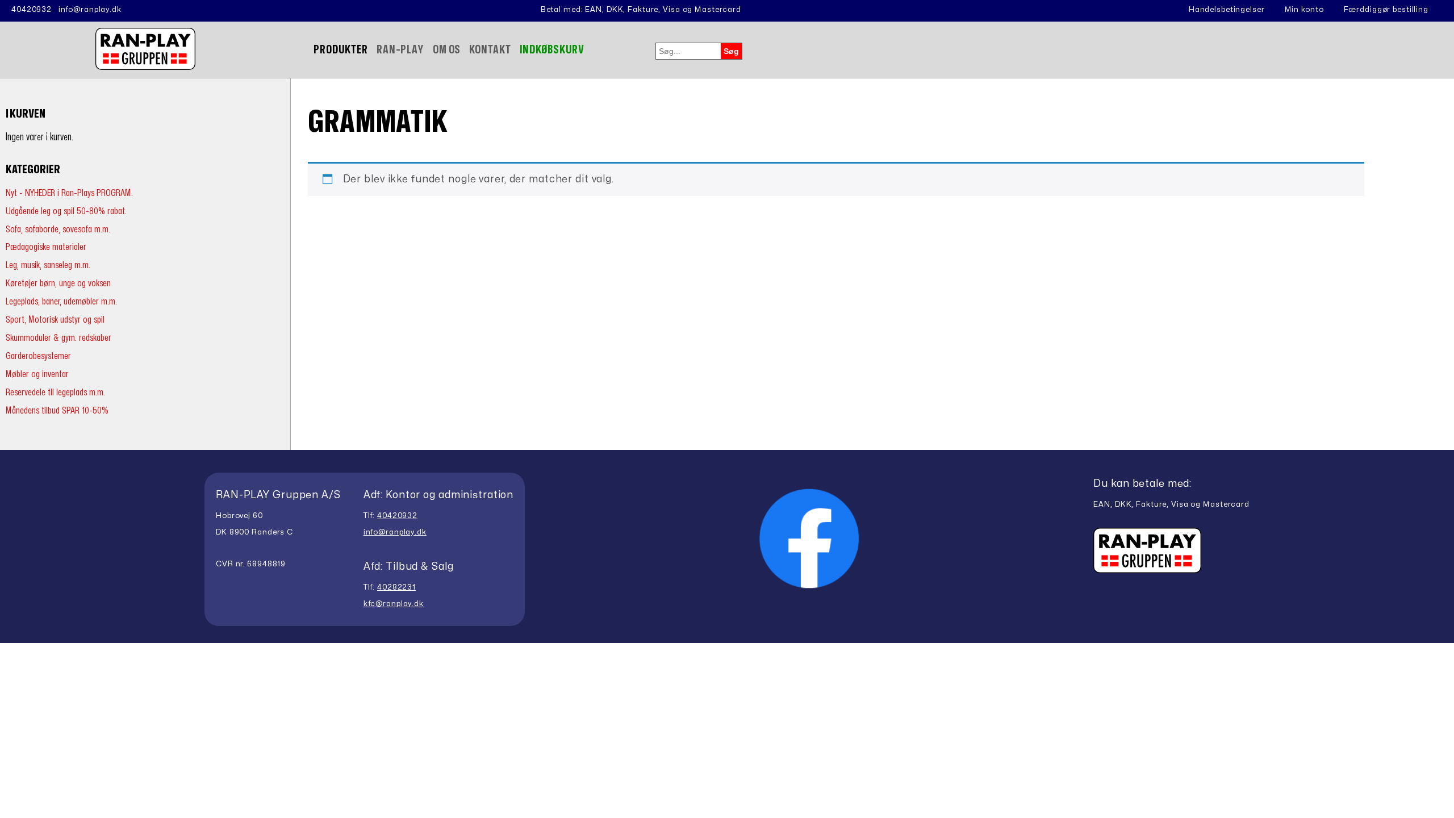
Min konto (1304, 9)
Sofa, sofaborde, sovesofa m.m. (58, 229)
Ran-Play (400, 49)
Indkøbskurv (552, 49)
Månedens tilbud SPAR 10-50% (57, 410)
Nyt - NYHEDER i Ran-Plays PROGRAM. (69, 193)
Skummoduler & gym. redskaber (58, 338)
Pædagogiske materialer (46, 247)
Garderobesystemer (38, 356)
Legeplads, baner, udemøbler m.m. (61, 301)
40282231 (396, 587)
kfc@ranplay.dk (394, 603)
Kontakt (490, 49)
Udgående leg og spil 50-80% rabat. (66, 211)
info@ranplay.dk (90, 9)
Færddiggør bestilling (1386, 9)
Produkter (341, 49)
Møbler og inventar (37, 374)
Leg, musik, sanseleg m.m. (48, 265)
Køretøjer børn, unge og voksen (58, 283)
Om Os (447, 49)
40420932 (31, 9)
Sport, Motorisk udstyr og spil (55, 319)
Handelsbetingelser (1227, 9)
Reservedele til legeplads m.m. (55, 392)
